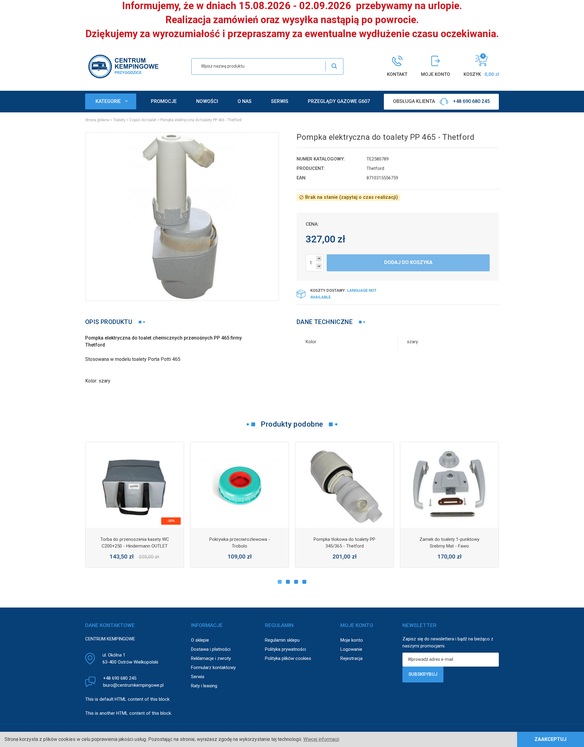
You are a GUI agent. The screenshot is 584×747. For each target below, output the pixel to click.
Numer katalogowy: (321, 159)
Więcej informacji (321, 739)
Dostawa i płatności (211, 649)
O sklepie (200, 640)
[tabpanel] (134, 505)
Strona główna (97, 120)
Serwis (197, 676)
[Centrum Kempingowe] (123, 66)
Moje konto (351, 640)
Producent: (311, 168)
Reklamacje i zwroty (211, 658)
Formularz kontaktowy (213, 667)
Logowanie (351, 649)
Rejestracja (351, 658)
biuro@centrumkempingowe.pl (133, 685)
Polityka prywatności (285, 649)
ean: (302, 178)
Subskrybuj (422, 674)
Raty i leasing (204, 686)
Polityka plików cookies (288, 658)
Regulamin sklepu (282, 640)
